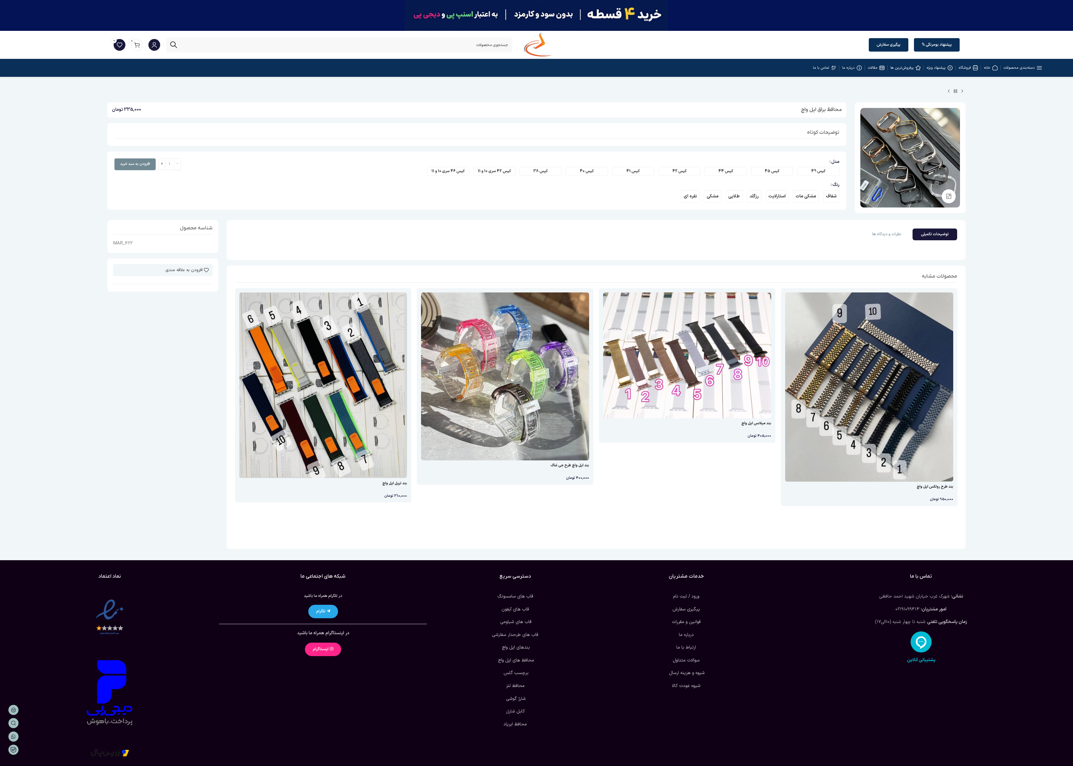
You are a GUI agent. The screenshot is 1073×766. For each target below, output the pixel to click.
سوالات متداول (686, 660)
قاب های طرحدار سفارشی (515, 634)
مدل (835, 161)
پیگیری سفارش (888, 45)
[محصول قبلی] (962, 91)
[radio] (818, 171)
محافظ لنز (515, 685)
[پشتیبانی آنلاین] (921, 641)
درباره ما (686, 634)
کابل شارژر (515, 711)
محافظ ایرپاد (515, 724)
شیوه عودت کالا (686, 685)
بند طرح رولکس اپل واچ (934, 487)
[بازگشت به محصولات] (955, 91)
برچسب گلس (515, 673)
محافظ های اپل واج (515, 660)
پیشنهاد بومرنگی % (937, 45)
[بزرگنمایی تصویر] (949, 196)
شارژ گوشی (515, 698)
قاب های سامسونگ (515, 596)
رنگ (835, 184)
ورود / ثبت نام (686, 596)
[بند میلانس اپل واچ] (687, 355)
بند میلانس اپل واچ (756, 423)
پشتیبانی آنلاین (921, 660)
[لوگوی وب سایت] (538, 44)
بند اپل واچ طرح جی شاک (570, 465)
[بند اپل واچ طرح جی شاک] (505, 376)
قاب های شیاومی (515, 622)
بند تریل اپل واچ (394, 483)
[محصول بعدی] (948, 91)
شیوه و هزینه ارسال (686, 673)
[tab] (935, 234)
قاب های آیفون (515, 609)
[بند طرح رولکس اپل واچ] (869, 387)
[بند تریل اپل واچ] (323, 385)
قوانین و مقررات (686, 622)
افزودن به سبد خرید (135, 164)
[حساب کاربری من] (154, 44)
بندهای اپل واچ (515, 647)
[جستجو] (173, 45)
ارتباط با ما (686, 647)
